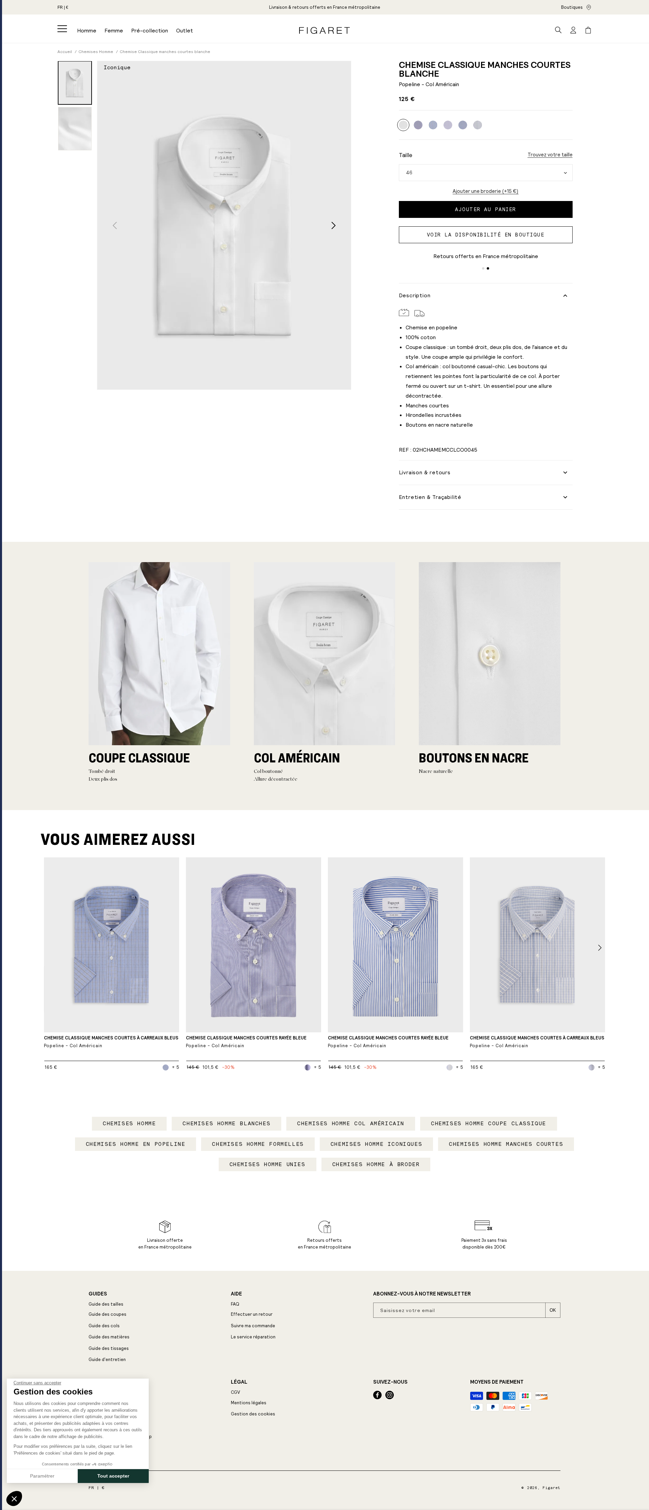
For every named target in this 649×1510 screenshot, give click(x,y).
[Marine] (447, 125)
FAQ (235, 1304)
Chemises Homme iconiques (376, 1144)
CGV (235, 1392)
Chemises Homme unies (268, 1164)
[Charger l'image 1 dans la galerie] (75, 82)
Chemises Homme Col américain (350, 1123)
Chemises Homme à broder (376, 1164)
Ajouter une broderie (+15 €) (486, 191)
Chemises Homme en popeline (136, 1144)
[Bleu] (418, 125)
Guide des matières (109, 1337)
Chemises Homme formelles (258, 1144)
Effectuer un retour (251, 1314)
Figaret (551, 1488)
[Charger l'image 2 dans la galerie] (75, 128)
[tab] (483, 268)
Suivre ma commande (253, 1326)
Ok (553, 1310)
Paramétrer (42, 1476)
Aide (236, 1294)
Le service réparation (253, 1337)
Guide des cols (104, 1326)
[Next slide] (333, 225)
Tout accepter (113, 1476)
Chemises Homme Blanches (226, 1123)
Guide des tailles (106, 1304)
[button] (62, 28)
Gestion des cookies (253, 1414)
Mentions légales (248, 1403)
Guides (98, 1294)
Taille (405, 155)
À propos (101, 1382)
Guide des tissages (109, 1348)
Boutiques (572, 7)
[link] (324, 7)
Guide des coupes (107, 1314)
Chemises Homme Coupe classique (488, 1123)
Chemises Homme (129, 1123)
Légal (239, 1382)
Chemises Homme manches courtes (506, 1144)
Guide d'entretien (107, 1359)
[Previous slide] (114, 225)
